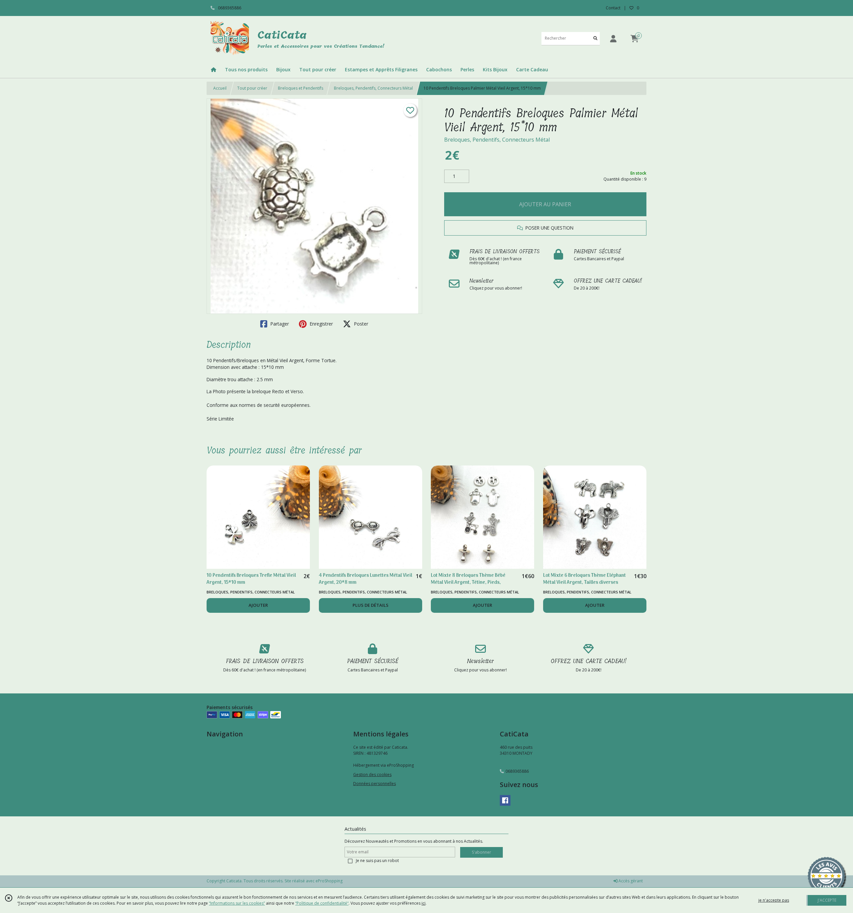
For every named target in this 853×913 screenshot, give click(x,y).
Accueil (220, 88)
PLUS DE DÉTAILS (371, 605)
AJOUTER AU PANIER (545, 204)
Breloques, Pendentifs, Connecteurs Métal (373, 88)
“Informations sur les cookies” (237, 903)
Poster (360, 324)
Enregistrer (320, 324)
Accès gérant (630, 881)
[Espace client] (613, 38)
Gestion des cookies (372, 774)
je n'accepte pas (773, 900)
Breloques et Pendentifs (300, 88)
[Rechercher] (595, 38)
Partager (279, 324)
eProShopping (329, 881)
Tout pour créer (252, 88)
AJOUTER (258, 605)
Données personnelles (374, 783)
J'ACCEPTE (827, 900)
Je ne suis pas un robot (377, 860)
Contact (613, 8)
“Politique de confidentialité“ (322, 903)
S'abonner (481, 852)
